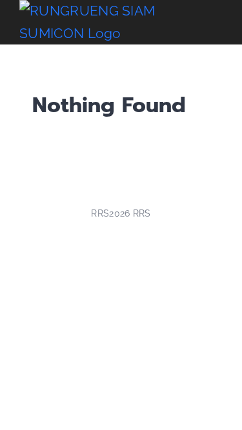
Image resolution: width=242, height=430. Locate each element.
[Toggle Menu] (213, 22)
